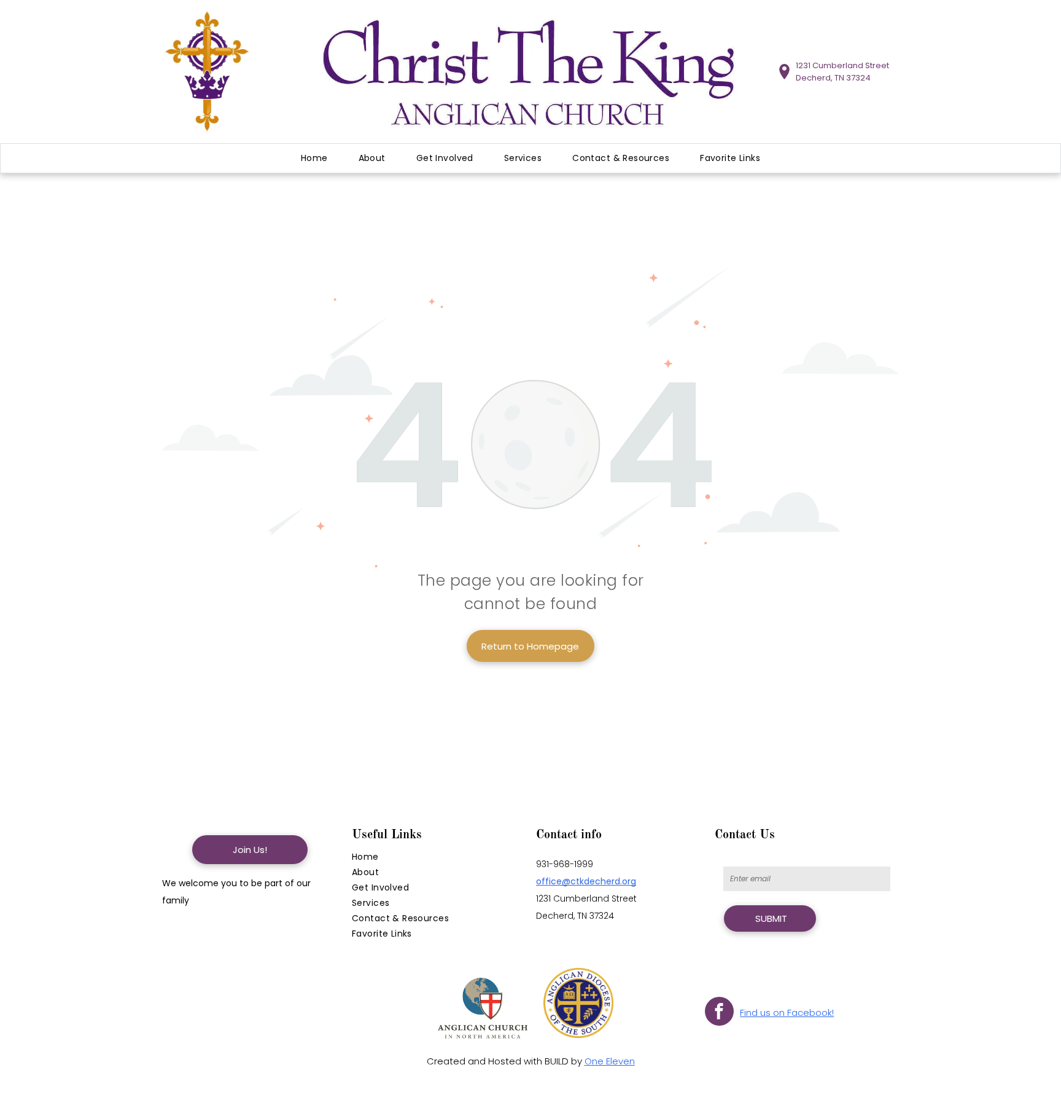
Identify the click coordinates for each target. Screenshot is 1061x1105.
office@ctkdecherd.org (586, 881)
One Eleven (610, 1061)
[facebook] (719, 1013)
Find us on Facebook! (787, 1012)
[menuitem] (314, 158)
